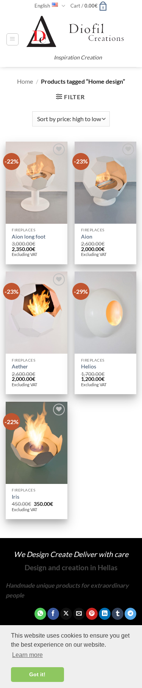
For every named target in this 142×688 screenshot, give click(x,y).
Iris (15, 497)
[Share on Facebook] (53, 614)
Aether (20, 367)
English (42, 6)
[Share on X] (66, 614)
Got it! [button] (37, 674)
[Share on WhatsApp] (40, 614)
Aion (86, 237)
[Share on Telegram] (130, 614)
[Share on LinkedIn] (105, 614)
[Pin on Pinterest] (92, 614)
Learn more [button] (27, 655)
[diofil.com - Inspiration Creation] (78, 32)
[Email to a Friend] (79, 614)
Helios (88, 367)
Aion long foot (28, 237)
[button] (89, 5)
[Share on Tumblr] (117, 614)
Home (25, 81)
